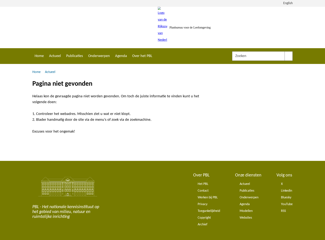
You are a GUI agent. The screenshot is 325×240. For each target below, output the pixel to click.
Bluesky (286, 197)
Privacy (202, 204)
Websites (246, 218)
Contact (203, 191)
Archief (202, 224)
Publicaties (74, 56)
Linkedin (286, 191)
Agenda (121, 56)
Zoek (289, 56)
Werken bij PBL (208, 197)
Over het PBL (142, 56)
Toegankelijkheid (209, 211)
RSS (283, 211)
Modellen (246, 211)
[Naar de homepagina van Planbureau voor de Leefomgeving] (162, 27)
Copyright (204, 218)
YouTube (287, 204)
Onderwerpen (99, 56)
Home (39, 56)
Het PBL (203, 184)
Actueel (55, 56)
